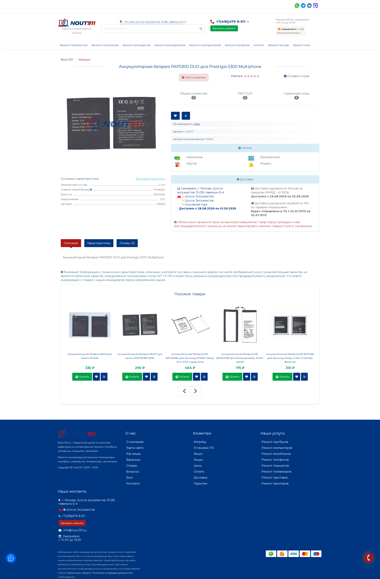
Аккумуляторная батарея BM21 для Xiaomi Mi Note (90, 356)
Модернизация (164, 5)
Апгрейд (200, 442)
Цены (198, 465)
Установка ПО (204, 448)
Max (315, 5)
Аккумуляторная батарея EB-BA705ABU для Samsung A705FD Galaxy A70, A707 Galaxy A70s (190, 358)
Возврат (187, 5)
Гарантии (205, 5)
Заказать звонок (72, 523)
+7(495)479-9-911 (73, 516)
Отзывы (223, 5)
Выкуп (198, 454)
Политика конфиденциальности (112, 572)
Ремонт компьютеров (205, 45)
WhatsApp (297, 5)
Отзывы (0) (127, 243)
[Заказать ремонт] (368, 557)
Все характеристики (150, 179)
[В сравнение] (104, 377)
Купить (83, 376)
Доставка (93, 5)
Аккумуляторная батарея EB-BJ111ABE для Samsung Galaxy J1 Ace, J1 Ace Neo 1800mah (290, 358)
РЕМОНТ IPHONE (278, 45)
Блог (129, 477)
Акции (127, 5)
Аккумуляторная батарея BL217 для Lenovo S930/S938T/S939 (139, 356)
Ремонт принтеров (275, 483)
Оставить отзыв (298, 76)
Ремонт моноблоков (169, 45)
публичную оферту (79, 572)
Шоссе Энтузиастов (80, 509)
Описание (71, 243)
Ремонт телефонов (73, 45)
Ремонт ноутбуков (105, 45)
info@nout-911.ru (74, 530)
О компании (72, 5)
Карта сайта (134, 448)
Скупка (142, 5)
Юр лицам (133, 454)
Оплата (111, 5)
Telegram (303, 5)
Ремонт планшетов (136, 45)
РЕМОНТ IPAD (301, 45)
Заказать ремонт (224, 28)
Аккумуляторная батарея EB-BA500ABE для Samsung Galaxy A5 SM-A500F (240, 358)
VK (309, 5)
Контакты (241, 5)
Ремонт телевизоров (276, 471)
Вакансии (133, 459)
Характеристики (98, 243)
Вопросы (132, 471)
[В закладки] (96, 377)
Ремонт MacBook (237, 45)
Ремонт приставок (274, 477)
